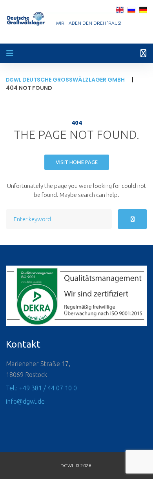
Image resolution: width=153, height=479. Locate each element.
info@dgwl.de (25, 401)
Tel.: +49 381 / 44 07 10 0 (41, 388)
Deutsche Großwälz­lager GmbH (65, 80)
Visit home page (77, 162)
